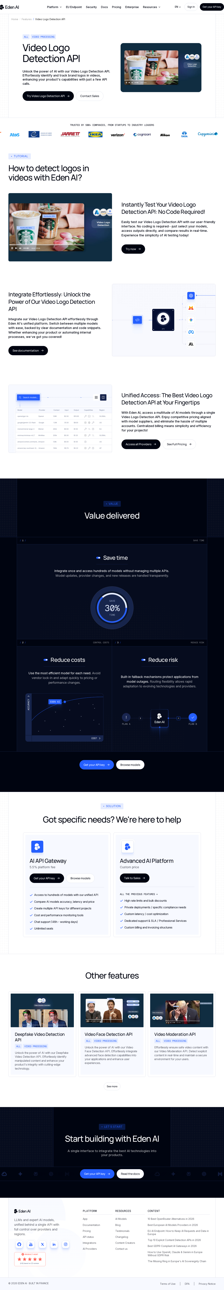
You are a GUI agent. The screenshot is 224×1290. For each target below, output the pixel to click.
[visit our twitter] (42, 1244)
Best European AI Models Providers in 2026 (173, 1224)
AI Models (121, 1218)
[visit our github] (19, 1244)
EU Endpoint (74, 7)
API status (88, 1236)
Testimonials (122, 1230)
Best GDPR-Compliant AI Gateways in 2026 (172, 1245)
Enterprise (132, 7)
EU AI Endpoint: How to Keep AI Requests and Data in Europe (178, 1232)
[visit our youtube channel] (31, 1244)
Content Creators (125, 1242)
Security (91, 7)
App (85, 1218)
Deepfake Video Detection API (40, 1036)
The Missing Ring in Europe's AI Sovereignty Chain (177, 1261)
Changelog (121, 1236)
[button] (54, 7)
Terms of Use (168, 1283)
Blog (118, 1224)
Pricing (116, 7)
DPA (187, 1283)
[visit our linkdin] (54, 1244)
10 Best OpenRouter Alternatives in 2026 (171, 1218)
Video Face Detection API (108, 1034)
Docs (104, 7)
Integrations (89, 1242)
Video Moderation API (174, 1034)
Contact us (121, 1248)
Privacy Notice (207, 1283)
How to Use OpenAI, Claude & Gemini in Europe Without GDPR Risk (175, 1254)
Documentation (91, 1224)
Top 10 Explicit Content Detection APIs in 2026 (174, 1240)
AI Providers (90, 1248)
